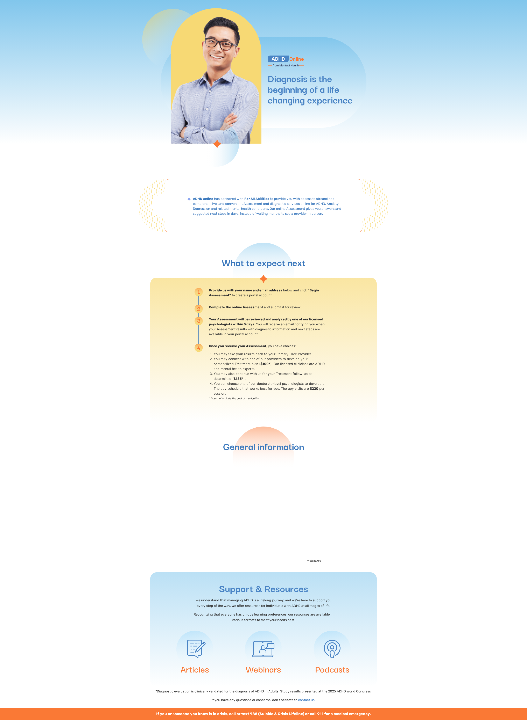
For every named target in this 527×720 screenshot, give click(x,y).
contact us (306, 700)
